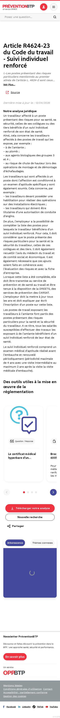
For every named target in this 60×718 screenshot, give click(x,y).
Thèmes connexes (42, 542)
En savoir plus (15, 657)
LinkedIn (26, 707)
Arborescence (15, 542)
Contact (47, 689)
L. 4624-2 (33, 80)
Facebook (11, 707)
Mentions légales (12, 685)
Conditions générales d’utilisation (22, 689)
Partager (18, 526)
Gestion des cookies (14, 696)
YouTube (54, 707)
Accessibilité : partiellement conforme (25, 692)
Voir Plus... (9, 84)
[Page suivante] (53, 492)
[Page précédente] (6, 492)
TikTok (40, 707)
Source (15, 92)
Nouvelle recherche (30, 517)
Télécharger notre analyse (33, 508)
